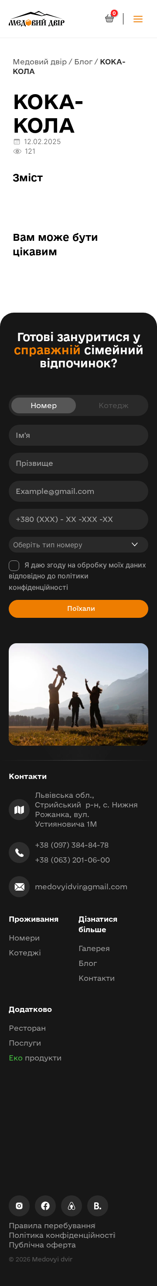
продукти (35, 1057)
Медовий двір (40, 61)
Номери (24, 938)
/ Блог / (83, 61)
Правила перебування (52, 1225)
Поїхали (81, 608)
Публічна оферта (42, 1244)
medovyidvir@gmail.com (81, 886)
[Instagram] (19, 1205)
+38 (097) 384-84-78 (72, 845)
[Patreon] (71, 1205)
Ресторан (27, 1028)
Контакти (96, 978)
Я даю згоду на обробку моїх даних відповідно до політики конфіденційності (77, 576)
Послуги (25, 1043)
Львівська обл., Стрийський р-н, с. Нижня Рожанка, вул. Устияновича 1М (86, 809)
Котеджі (25, 952)
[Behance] (97, 1205)
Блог (87, 963)
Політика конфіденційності (62, 1235)
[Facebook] (45, 1205)
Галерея (94, 948)
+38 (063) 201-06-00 (72, 860)
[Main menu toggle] (138, 18)
